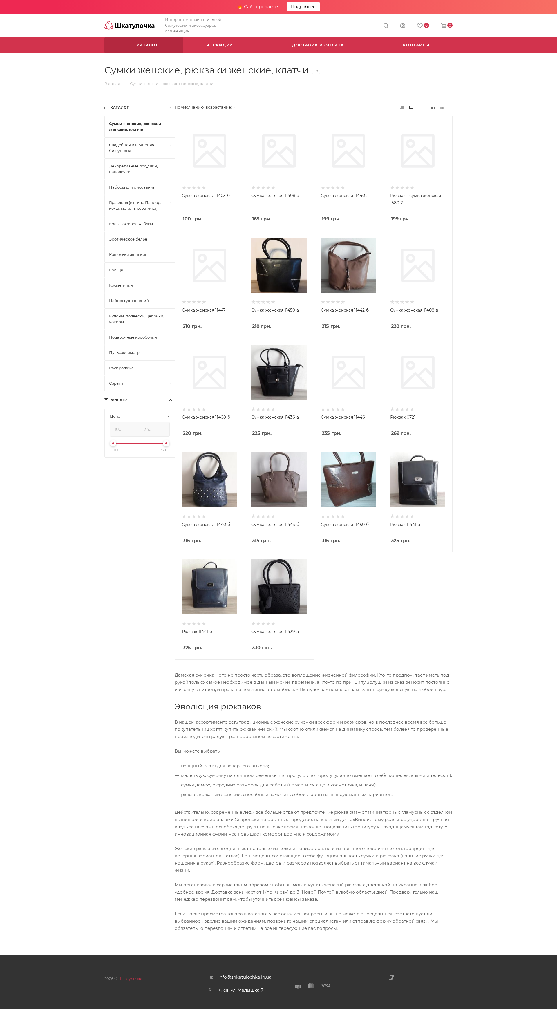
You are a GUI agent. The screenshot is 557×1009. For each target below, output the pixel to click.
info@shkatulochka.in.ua (245, 977)
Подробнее (303, 6)
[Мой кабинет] (402, 26)
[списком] (442, 107)
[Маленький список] (402, 107)
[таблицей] (451, 107)
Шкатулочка (130, 978)
